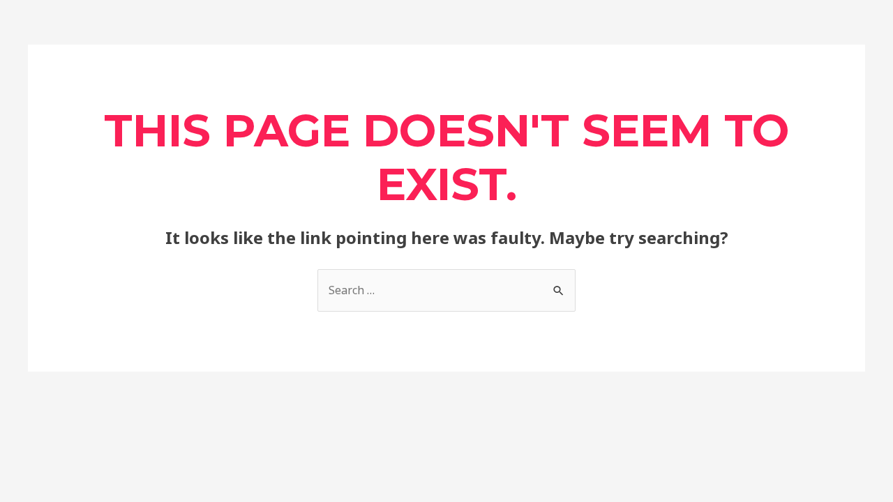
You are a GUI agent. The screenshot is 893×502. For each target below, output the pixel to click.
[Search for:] (446, 290)
